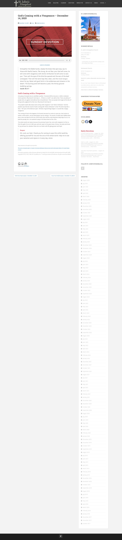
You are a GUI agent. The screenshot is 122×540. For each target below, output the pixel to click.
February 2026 (87, 200)
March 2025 (86, 235)
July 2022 (85, 339)
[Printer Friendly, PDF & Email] (34, 162)
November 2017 (87, 520)
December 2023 (87, 284)
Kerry (32, 23)
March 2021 (86, 391)
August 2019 (86, 452)
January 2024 (86, 280)
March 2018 (86, 507)
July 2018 (85, 494)
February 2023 (87, 316)
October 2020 (86, 407)
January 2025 (86, 242)
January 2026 (86, 203)
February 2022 (87, 355)
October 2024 (86, 251)
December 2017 (87, 517)
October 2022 (86, 329)
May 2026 (85, 190)
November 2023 (87, 287)
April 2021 (85, 387)
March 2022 (86, 352)
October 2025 (86, 212)
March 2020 (86, 429)
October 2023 (86, 290)
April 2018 (85, 504)
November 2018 (87, 481)
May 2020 (85, 423)
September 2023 (87, 293)
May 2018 (85, 501)
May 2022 (85, 345)
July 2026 (85, 183)
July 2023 (85, 300)
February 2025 (87, 238)
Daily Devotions (41, 23)
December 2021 (87, 361)
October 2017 (86, 523)
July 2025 (85, 222)
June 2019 (85, 459)
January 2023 (86, 319)
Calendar (63, 3)
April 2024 (85, 271)
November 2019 (87, 442)
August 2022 (86, 336)
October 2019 (86, 446)
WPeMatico (26, 166)
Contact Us (88, 3)
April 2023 (85, 310)
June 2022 (85, 342)
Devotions (71, 3)
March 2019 (86, 468)
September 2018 (87, 488)
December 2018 (87, 478)
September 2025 (87, 216)
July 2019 (85, 455)
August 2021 (86, 374)
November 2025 (87, 209)
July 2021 (85, 378)
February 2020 (87, 433)
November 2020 (87, 404)
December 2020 (87, 400)
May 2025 (85, 229)
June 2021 (85, 381)
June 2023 (85, 303)
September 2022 (87, 332)
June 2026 (85, 187)
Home (49, 3)
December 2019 (87, 439)
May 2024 (85, 268)
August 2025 (86, 219)
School (102, 3)
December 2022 (87, 323)
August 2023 (86, 297)
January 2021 (86, 397)
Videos (96, 3)
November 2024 (87, 248)
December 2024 (87, 245)
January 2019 (86, 475)
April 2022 (85, 348)
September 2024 (87, 255)
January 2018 (86, 514)
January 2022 (86, 358)
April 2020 (85, 426)
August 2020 (86, 413)
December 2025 (87, 206)
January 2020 (86, 436)
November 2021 (87, 365)
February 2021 (87, 394)
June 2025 (85, 225)
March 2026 (86, 196)
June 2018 (85, 497)
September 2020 (87, 410)
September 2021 (87, 371)
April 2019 (85, 465)
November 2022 (87, 326)
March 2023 (86, 313)
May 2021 (85, 384)
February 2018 (87, 510)
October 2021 (86, 368)
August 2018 (86, 491)
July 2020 (85, 416)
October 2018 (86, 484)
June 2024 (85, 264)
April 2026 (85, 193)
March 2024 (86, 274)
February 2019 (87, 471)
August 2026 (86, 180)
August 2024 (86, 258)
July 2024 (85, 261)
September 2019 (87, 449)
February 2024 (87, 277)
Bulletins (55, 3)
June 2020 (85, 420)
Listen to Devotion (45, 65)
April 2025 (85, 232)
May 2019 (85, 462)
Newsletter (80, 3)
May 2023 (85, 306)
